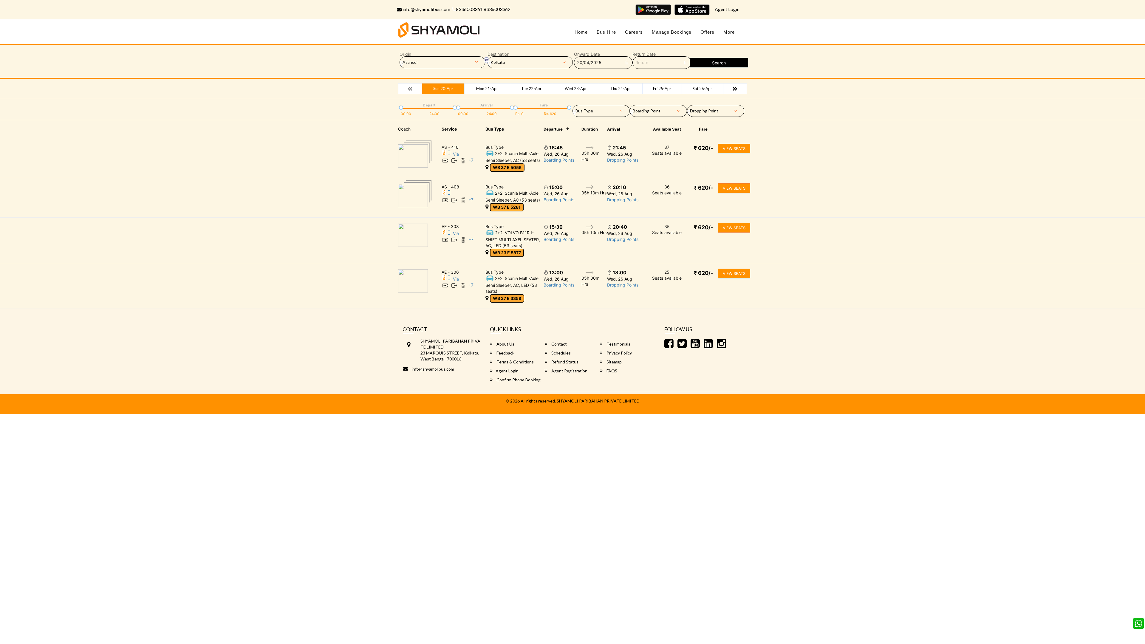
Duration (589, 129)
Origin (405, 54)
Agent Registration (568, 370)
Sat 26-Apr (702, 88)
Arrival (613, 129)
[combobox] (601, 109)
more (729, 32)
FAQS (611, 370)
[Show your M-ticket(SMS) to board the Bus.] (449, 154)
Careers (634, 32)
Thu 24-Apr (620, 88)
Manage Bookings (671, 32)
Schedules (560, 352)
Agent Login (727, 9)
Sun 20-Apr (443, 88)
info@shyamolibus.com (426, 9)
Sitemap (614, 361)
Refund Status (564, 361)
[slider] (400, 107)
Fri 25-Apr (662, 88)
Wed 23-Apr (576, 88)
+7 (471, 159)
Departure (553, 129)
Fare (703, 129)
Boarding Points (559, 159)
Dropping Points (622, 159)
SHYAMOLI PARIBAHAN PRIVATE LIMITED (598, 400)
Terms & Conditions (515, 361)
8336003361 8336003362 (483, 9)
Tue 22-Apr (531, 88)
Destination (498, 54)
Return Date (644, 54)
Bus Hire (606, 32)
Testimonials (618, 343)
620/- (703, 148)
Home (581, 32)
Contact (558, 343)
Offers (707, 32)
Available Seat (667, 129)
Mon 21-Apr (487, 88)
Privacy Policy (619, 352)
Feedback (505, 352)
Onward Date (587, 54)
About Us (505, 343)
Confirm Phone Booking (518, 379)
